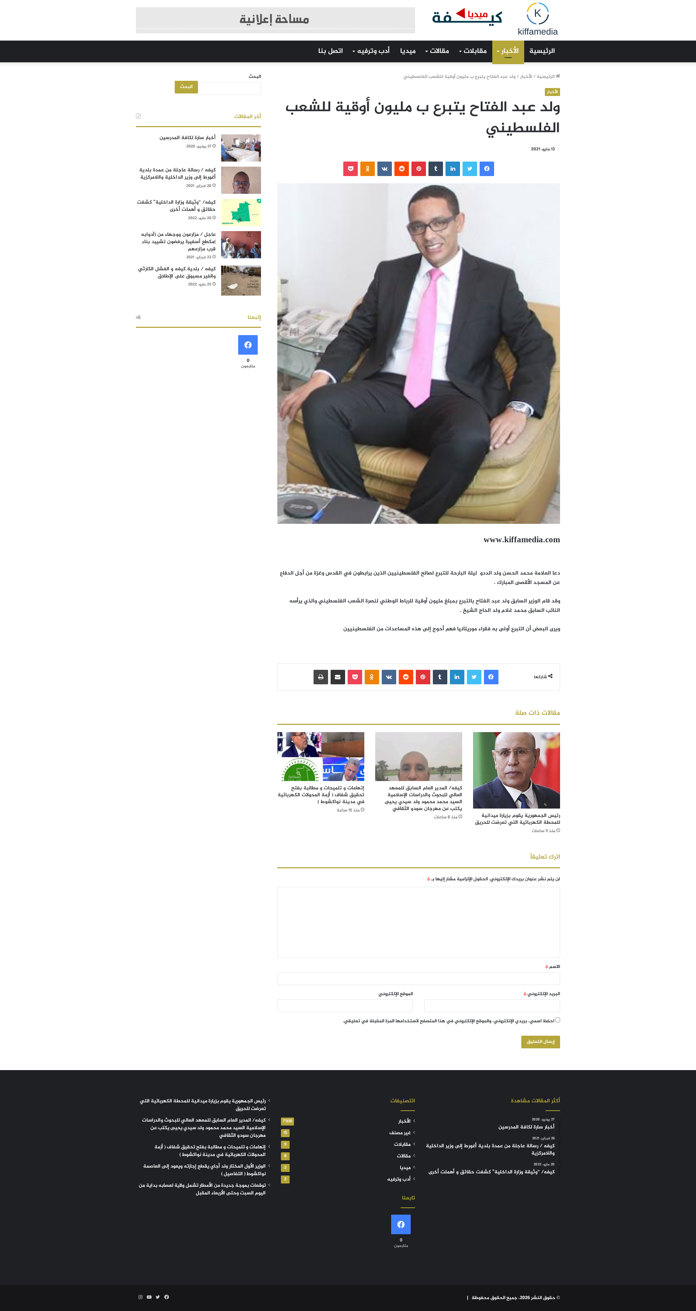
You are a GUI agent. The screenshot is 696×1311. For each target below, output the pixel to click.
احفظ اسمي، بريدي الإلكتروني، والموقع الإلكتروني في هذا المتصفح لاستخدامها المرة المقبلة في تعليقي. (448, 1021)
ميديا (408, 51)
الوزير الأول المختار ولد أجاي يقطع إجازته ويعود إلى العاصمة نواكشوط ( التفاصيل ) (204, 1170)
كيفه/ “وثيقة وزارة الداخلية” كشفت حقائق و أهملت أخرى (176, 206)
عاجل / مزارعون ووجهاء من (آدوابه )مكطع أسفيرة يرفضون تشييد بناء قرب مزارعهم (178, 241)
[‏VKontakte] (384, 169)
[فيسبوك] (487, 169)
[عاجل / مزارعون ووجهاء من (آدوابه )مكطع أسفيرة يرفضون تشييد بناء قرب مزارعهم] (241, 244)
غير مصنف (400, 1133)
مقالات (439, 51)
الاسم (552, 967)
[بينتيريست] (418, 169)
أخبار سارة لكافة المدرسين (188, 138)
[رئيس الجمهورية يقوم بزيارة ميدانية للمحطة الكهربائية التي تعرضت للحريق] (516, 770)
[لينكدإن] (453, 169)
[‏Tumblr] (435, 169)
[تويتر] (470, 169)
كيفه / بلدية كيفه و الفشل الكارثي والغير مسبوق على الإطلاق (177, 272)
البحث (255, 77)
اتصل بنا (330, 51)
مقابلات (475, 51)
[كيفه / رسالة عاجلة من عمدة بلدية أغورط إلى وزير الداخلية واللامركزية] (241, 180)
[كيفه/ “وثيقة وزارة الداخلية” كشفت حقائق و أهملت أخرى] (241, 212)
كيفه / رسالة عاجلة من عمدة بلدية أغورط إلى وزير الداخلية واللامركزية (177, 173)
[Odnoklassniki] (367, 169)
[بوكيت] (350, 169)
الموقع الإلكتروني (395, 994)
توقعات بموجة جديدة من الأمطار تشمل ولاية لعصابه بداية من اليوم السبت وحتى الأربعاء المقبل (202, 1189)
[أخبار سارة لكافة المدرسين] (241, 148)
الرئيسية (542, 51)
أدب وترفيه (373, 51)
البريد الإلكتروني (541, 994)
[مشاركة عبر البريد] (338, 677)
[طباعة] (321, 677)
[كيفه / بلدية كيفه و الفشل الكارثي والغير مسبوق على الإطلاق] (241, 281)
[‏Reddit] (401, 169)
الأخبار (510, 51)
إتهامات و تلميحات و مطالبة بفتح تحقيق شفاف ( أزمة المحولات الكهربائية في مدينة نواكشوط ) (321, 795)
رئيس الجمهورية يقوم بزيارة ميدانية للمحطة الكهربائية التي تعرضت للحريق (517, 819)
